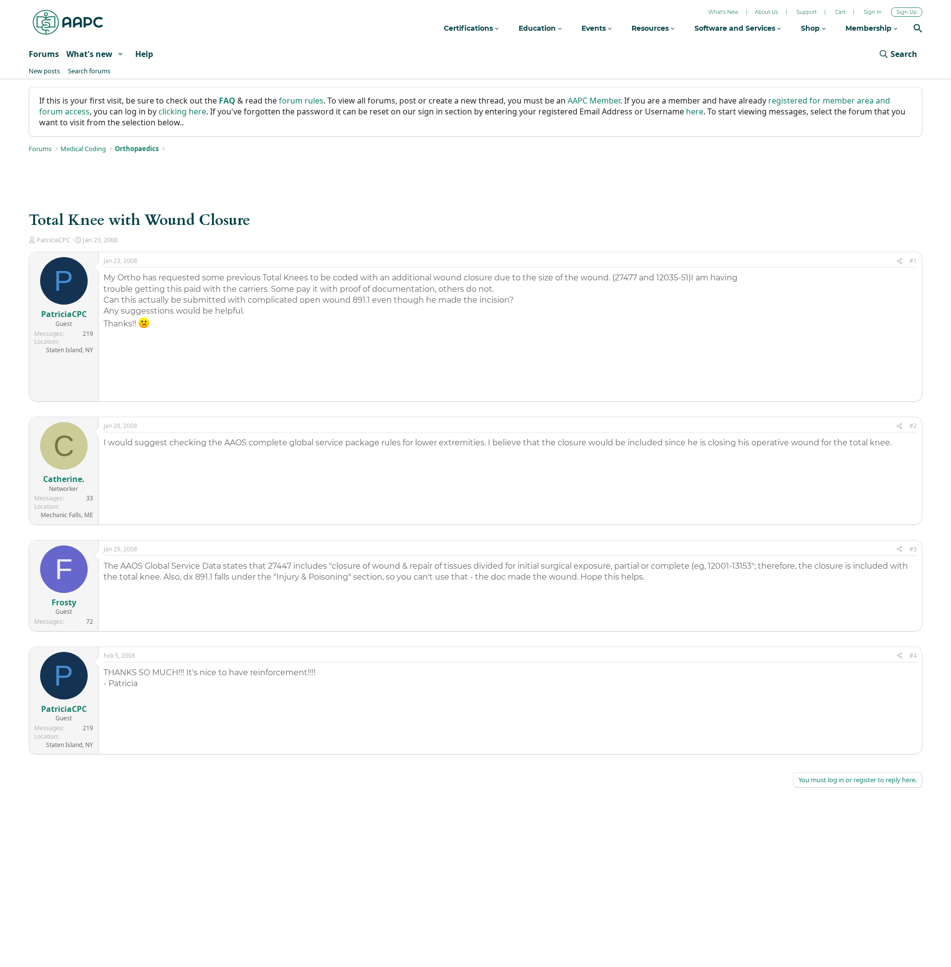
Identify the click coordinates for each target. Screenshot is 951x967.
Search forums (89, 70)
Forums (44, 54)
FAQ (227, 100)
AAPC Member (594, 100)
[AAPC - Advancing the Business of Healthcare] (67, 22)
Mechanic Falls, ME (67, 515)
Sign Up (907, 12)
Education (538, 28)
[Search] (917, 29)
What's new (89, 54)
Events (594, 28)
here (694, 111)
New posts (44, 70)
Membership (869, 28)
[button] (120, 54)
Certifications (469, 28)
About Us (766, 12)
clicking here (182, 111)
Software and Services (735, 28)
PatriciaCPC (53, 239)
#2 (913, 426)
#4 (913, 655)
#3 (913, 549)
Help (144, 54)
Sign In (873, 12)
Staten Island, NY (69, 350)
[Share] (899, 261)
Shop (811, 28)
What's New (723, 12)
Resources (651, 28)
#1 (913, 261)
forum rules (301, 100)
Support (806, 12)
